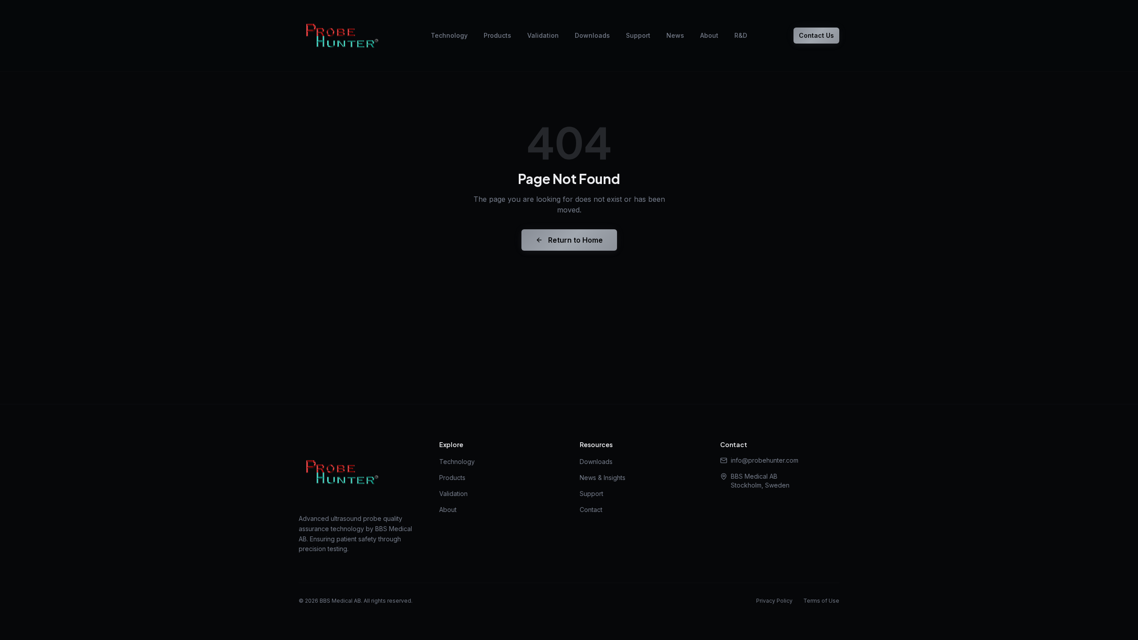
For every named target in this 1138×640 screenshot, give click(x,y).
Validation (543, 35)
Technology (449, 35)
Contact (591, 509)
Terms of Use (821, 600)
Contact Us (816, 35)
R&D (740, 35)
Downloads (592, 35)
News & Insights (602, 477)
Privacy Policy (774, 600)
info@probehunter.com (764, 460)
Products (497, 35)
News (675, 35)
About (709, 35)
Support (638, 35)
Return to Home (575, 240)
